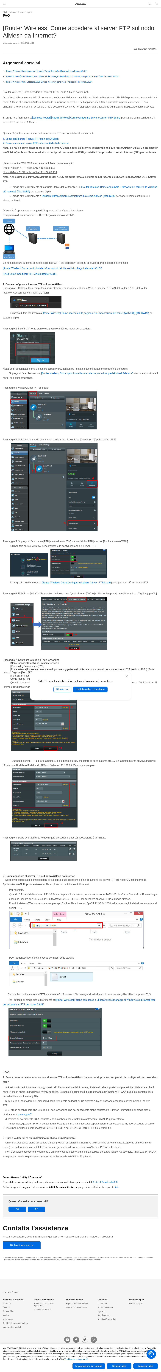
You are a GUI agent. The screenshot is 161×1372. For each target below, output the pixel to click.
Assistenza (12, 12)
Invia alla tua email (147, 49)
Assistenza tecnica (42, 1309)
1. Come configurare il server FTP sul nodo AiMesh (31, 138)
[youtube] (67, 1340)
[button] (4, 3)
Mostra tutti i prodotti (12, 1327)
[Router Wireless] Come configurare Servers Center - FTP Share (76, 582)
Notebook (7, 1303)
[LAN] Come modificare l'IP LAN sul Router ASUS (30, 273)
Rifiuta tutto (119, 1366)
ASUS (5, 12)
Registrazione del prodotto (77, 1303)
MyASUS (101, 1311)
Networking (8, 1319)
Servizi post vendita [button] (44, 1300)
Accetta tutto (145, 1366)
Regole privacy (104, 1315)
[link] (80, 4)
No (36, 1209)
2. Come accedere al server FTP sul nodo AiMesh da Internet (36, 143)
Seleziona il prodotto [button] (13, 1300)
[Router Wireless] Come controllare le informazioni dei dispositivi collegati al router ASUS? (52, 268)
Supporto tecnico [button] (74, 1300)
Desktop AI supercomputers (15, 1323)
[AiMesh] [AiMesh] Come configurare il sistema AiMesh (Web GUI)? (78, 195)
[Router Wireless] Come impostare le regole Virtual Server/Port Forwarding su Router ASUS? (46, 71)
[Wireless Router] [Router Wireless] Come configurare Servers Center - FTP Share (76, 117)
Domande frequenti (25, 12)
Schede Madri (9, 1311)
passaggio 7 (25, 1114)
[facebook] (76, 1340)
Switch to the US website (90, 689)
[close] (126, 676)
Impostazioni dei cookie (88, 1366)
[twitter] (85, 1340)
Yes (17, 1209)
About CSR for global (107, 1319)
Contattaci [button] (102, 1300)
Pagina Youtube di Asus (76, 1307)
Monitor (6, 1315)
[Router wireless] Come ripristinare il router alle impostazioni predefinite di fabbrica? (87, 373)
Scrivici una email (105, 1307)
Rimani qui (62, 689)
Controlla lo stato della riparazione (44, 1304)
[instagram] (94, 1340)
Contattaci (102, 1303)
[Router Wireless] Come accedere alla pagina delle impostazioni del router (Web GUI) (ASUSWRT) (95, 313)
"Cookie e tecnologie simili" (76, 1359)
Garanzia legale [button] (136, 1300)
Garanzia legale (136, 1303)
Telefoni (6, 1307)
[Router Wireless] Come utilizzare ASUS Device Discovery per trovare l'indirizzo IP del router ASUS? (49, 82)
